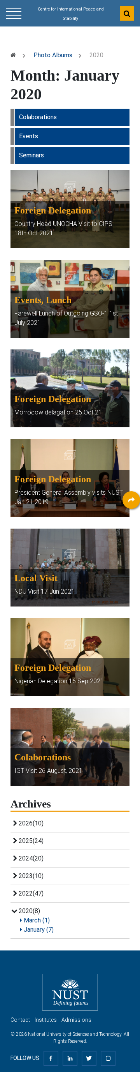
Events (28, 136)
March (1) (36, 920)
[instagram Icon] (108, 1058)
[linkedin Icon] (70, 1058)
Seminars (31, 155)
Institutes (46, 1020)
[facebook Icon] (51, 1058)
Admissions (76, 1020)
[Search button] (127, 13)
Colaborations (38, 117)
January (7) (38, 929)
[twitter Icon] (89, 1058)
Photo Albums (52, 55)
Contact (20, 1020)
